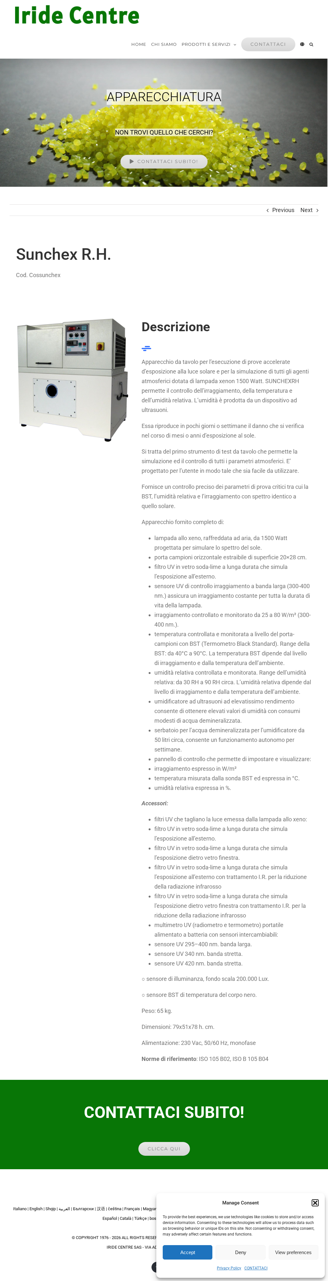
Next (306, 210)
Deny (240, 1252)
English (36, 1208)
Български (83, 1208)
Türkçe (140, 1218)
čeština (114, 1208)
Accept (187, 1252)
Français (132, 1208)
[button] (315, 1203)
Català (125, 1218)
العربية (64, 1208)
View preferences (293, 1252)
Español (109, 1218)
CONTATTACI (255, 1268)
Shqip (50, 1208)
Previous (283, 210)
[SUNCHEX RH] (73, 320)
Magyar (149, 1208)
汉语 (101, 1208)
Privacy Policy (229, 1268)
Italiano (20, 1208)
